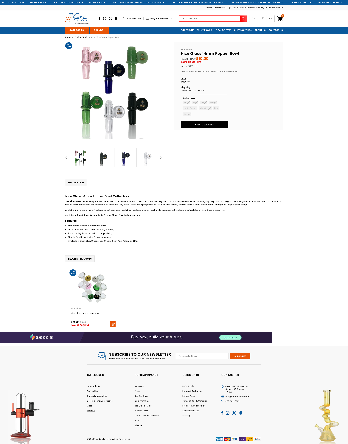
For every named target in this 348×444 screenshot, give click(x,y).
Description (76, 182)
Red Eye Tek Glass (143, 405)
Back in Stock (93, 391)
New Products (93, 386)
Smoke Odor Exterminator (147, 415)
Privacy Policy (188, 396)
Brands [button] (98, 30)
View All (91, 410)
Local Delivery (223, 30)
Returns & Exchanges (192, 391)
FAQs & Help (188, 386)
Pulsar (137, 391)
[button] (204, 124)
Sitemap (186, 415)
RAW (137, 420)
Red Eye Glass (141, 396)
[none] (113, 90)
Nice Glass (139, 386)
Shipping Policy (243, 30)
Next (161, 157)
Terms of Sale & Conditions (195, 401)
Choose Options (113, 324)
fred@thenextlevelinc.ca (161, 18)
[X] (110, 18)
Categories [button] (76, 30)
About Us (260, 30)
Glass (89, 405)
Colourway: (189, 98)
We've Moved (204, 30)
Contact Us (275, 30)
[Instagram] (104, 18)
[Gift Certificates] (263, 18)
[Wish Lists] (255, 18)
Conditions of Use (190, 410)
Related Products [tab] (80, 258)
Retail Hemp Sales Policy (193, 405)
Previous (66, 157)
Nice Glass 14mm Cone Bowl (85, 313)
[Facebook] (99, 18)
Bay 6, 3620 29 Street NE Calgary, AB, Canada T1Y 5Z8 (236, 389)
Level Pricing (187, 30)
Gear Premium (142, 401)
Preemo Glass (141, 410)
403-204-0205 (134, 18)
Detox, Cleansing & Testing (100, 401)
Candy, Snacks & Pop (97, 396)
